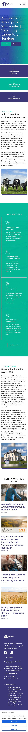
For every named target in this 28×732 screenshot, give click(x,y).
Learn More (6, 44)
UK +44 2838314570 (11, 674)
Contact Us (16, 44)
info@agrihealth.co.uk (12, 679)
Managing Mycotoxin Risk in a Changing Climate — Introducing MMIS (12, 611)
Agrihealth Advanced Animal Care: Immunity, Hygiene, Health (13, 507)
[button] (20, 4)
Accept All (14, 722)
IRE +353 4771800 (10, 676)
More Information (14, 345)
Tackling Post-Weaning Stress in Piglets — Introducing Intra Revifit (13, 577)
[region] (14, 721)
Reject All (14, 729)
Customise (14, 725)
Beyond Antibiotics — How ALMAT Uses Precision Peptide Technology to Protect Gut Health (12, 542)
